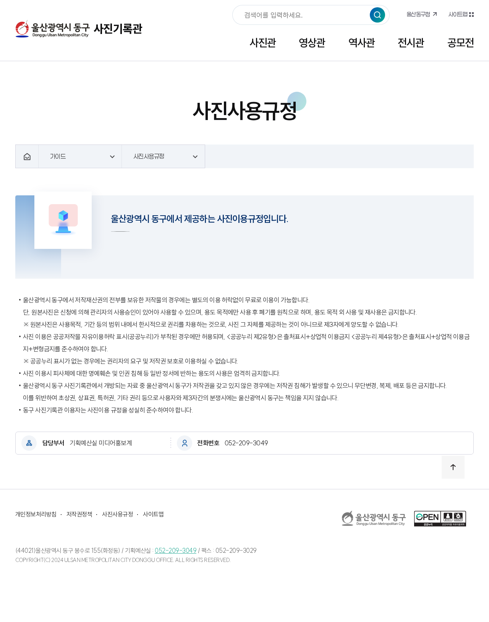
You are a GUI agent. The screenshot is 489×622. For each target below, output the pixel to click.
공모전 (460, 42)
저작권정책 (79, 514)
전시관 (411, 42)
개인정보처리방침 (36, 514)
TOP (453, 467)
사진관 (262, 42)
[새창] (374, 518)
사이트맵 (457, 14)
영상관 (312, 42)
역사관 (361, 42)
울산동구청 (418, 14)
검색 (377, 15)
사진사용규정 (117, 514)
